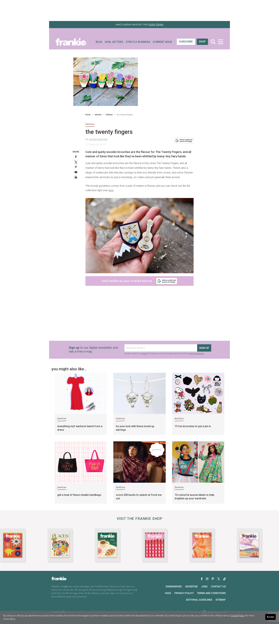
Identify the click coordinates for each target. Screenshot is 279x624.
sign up (204, 347)
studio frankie (155, 24)
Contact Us (218, 586)
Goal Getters (114, 41)
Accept (270, 617)
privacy (144, 354)
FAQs (168, 593)
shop (202, 41)
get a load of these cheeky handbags (79, 494)
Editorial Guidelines (199, 599)
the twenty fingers (125, 115)
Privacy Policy (184, 593)
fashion (109, 115)
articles (98, 115)
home (88, 115)
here (111, 190)
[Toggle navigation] (220, 42)
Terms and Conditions (211, 593)
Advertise (191, 586)
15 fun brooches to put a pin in (193, 426)
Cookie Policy (238, 615)
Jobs (204, 586)
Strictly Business (138, 41)
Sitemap (221, 599)
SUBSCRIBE (186, 41)
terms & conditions (196, 354)
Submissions (174, 586)
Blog (99, 41)
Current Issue (162, 41)
